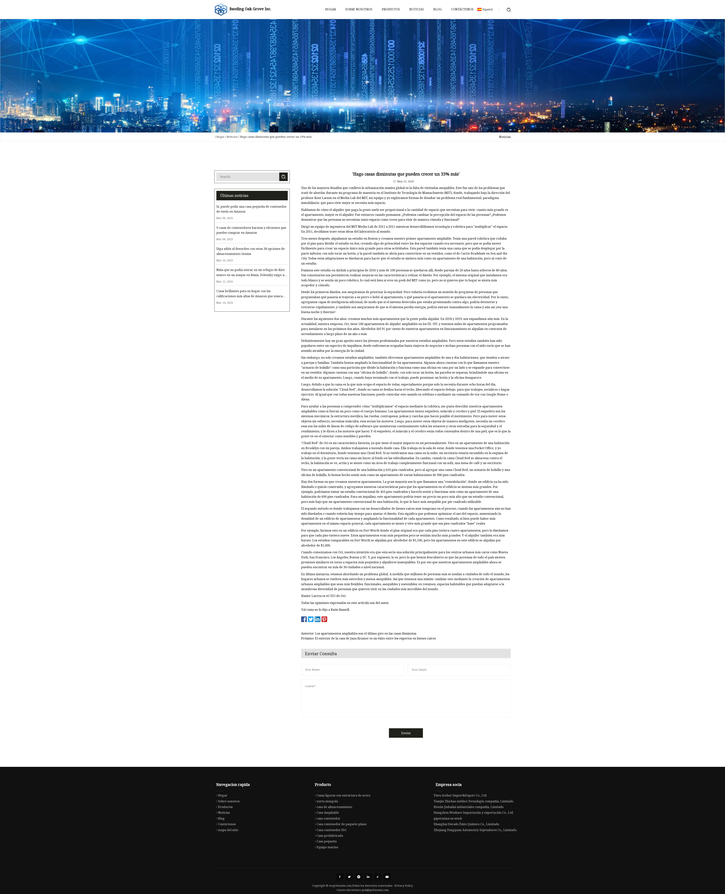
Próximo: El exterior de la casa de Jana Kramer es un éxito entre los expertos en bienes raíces (368, 638)
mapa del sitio (228, 830)
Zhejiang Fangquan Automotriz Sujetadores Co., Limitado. (475, 830)
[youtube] (387, 877)
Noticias (416, 9)
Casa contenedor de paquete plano (341, 824)
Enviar (406, 733)
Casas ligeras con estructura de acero (343, 795)
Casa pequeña (327, 841)
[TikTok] (377, 877)
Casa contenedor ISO (331, 830)
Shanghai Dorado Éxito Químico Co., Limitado (466, 824)
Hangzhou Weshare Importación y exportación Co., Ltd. (474, 812)
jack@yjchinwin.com (375, 890)
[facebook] (340, 877)
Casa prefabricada (330, 836)
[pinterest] (358, 877)
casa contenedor (328, 818)
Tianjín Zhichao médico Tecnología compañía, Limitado (473, 801)
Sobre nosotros (358, 9)
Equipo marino (327, 847)
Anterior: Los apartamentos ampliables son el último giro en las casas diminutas (358, 633)
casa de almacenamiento (334, 807)
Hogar (330, 9)
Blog (437, 9)
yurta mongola (327, 801)
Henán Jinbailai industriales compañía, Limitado (469, 807)
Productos (391, 9)
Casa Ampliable (328, 812)
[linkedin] (368, 877)
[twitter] (349, 877)
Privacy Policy (403, 885)
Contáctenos (462, 9)
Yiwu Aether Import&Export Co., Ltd (460, 795)
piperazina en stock (448, 818)
